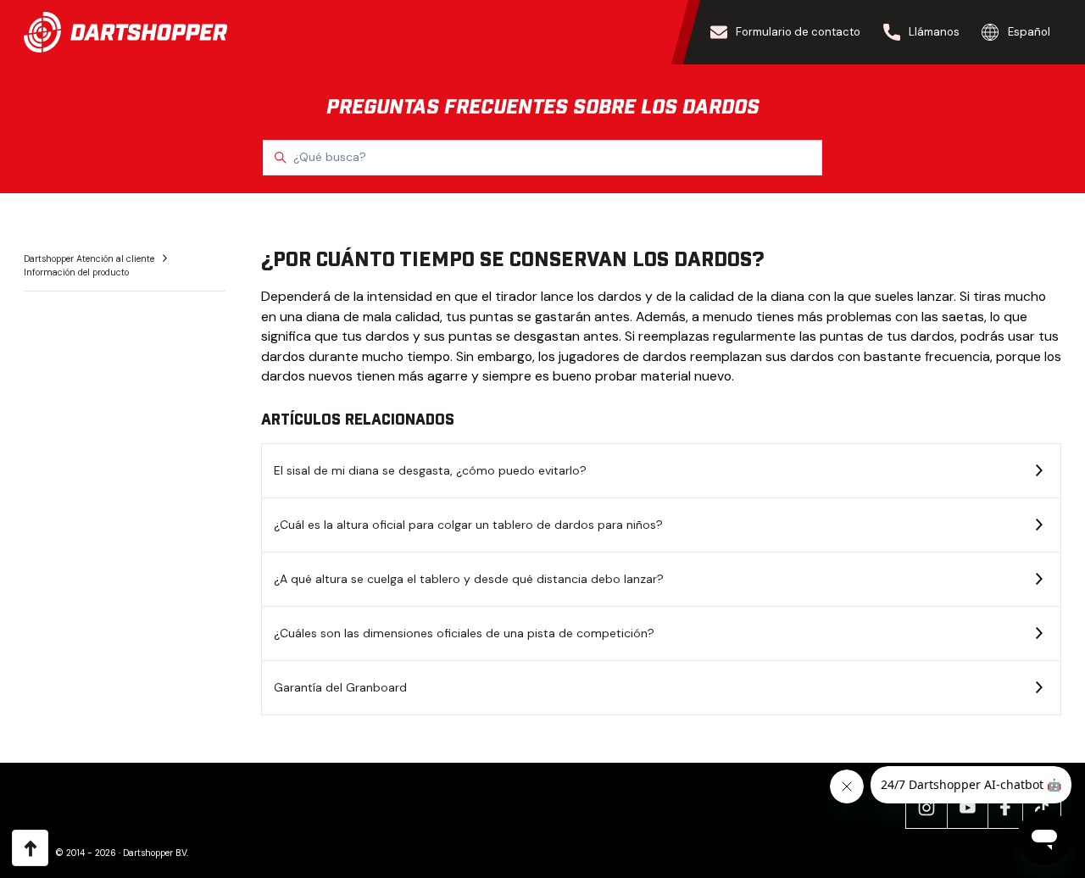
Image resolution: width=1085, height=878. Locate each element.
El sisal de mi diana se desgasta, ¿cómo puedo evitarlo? (430, 470)
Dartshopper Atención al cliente (90, 258)
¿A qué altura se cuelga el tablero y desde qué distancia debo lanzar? (469, 578)
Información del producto (76, 272)
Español (1029, 32)
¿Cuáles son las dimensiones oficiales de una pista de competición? (464, 633)
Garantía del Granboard (340, 687)
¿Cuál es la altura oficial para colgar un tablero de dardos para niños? (468, 524)
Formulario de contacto (798, 32)
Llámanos (934, 32)
